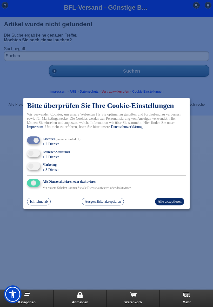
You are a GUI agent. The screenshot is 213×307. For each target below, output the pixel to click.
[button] (12, 294)
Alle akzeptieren (170, 201)
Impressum (35, 127)
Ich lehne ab (39, 201)
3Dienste (51, 170)
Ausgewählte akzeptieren (103, 201)
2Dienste (51, 144)
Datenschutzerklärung (127, 127)
